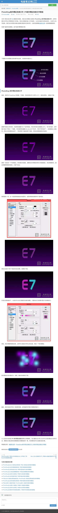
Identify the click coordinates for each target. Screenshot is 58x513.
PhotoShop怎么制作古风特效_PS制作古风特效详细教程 (16, 487)
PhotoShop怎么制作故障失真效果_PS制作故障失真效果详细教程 (18, 480)
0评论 (37, 14)
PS (12, 19)
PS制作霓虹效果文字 (13, 449)
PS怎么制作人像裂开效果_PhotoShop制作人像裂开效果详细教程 (18, 483)
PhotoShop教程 (15, 8)
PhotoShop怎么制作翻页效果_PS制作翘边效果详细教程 (16, 476)
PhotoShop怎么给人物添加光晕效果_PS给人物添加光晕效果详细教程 (19, 465)
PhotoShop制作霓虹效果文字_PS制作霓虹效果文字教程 (22, 12)
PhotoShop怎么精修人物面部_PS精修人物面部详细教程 (16, 485)
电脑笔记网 (29, 1)
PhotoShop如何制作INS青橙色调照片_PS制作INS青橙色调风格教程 (19, 490)
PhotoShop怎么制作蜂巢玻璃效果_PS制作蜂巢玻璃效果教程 (17, 467)
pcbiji (13, 14)
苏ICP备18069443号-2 (15, 511)
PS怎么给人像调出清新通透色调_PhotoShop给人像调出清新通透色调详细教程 (21, 478)
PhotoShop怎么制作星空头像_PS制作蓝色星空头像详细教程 (17, 469)
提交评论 (54, 505)
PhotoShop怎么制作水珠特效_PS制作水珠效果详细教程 (16, 474)
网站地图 (22, 511)
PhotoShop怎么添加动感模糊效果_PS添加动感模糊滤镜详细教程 (18, 471)
